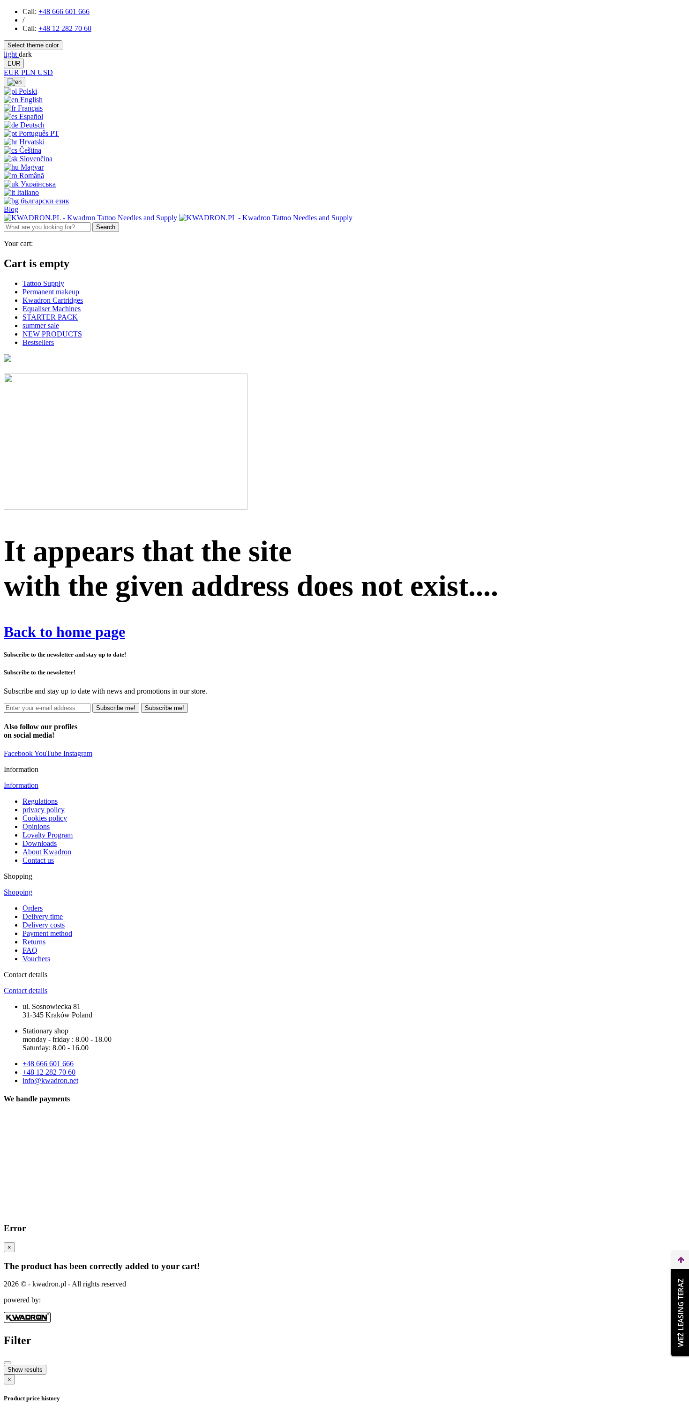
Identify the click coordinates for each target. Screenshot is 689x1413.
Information (21, 785)
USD (45, 72)
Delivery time (42, 916)
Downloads (39, 843)
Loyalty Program (47, 835)
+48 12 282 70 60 (64, 28)
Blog (11, 209)
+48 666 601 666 (64, 11)
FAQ (29, 950)
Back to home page (64, 631)
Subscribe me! (115, 707)
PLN (29, 72)
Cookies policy (44, 818)
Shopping (18, 892)
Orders (32, 908)
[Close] (7, 1362)
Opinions (36, 826)
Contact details (25, 990)
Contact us (38, 860)
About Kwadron (46, 852)
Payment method (47, 933)
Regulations (40, 801)
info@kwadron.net (50, 1080)
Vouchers (36, 959)
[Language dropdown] (14, 82)
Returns (33, 942)
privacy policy (43, 810)
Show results (25, 1369)
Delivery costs (43, 925)
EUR (13, 63)
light (11, 54)
